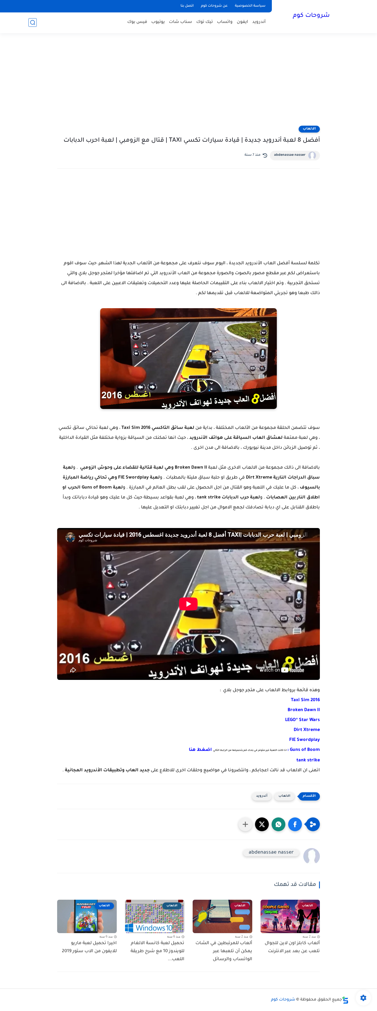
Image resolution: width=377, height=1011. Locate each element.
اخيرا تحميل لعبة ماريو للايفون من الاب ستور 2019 (89, 947)
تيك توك (204, 22)
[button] (295, 824)
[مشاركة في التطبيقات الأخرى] (245, 824)
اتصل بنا (187, 6)
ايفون (242, 22)
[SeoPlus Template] (345, 1000)
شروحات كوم (311, 16)
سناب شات (180, 22)
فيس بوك (137, 22)
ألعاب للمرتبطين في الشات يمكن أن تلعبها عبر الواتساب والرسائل (223, 951)
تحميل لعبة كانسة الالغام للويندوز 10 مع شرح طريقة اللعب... (157, 951)
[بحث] (32, 22)
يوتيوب (158, 22)
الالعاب (309, 129)
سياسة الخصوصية (250, 6)
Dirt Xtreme (307, 730)
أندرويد (259, 22)
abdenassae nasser (290, 155)
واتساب (225, 22)
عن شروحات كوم (214, 6)
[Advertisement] (188, 83)
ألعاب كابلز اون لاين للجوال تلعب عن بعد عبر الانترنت (292, 947)
